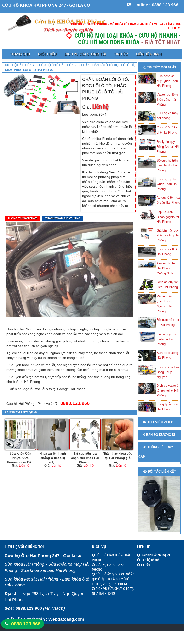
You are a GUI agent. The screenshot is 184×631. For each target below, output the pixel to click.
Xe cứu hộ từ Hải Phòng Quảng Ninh (166, 268)
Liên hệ (143, 546)
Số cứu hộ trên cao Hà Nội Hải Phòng (167, 165)
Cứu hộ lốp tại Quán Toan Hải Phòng (167, 184)
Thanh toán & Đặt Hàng (62, 218)
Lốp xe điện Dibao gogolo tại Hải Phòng (168, 216)
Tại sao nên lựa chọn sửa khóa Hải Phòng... (85, 457)
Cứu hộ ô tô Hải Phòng (57, 65)
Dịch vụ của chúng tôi (85, 54)
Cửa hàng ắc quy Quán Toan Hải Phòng (167, 81)
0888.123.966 (25, 623)
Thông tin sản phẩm (22, 218)
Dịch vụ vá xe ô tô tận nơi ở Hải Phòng (168, 390)
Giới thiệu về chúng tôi (155, 555)
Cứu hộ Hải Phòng (19, 65)
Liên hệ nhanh (149, 54)
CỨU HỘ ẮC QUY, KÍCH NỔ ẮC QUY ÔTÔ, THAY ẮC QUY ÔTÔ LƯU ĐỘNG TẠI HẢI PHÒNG (113, 579)
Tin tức (121, 54)
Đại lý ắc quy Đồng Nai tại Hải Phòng (168, 146)
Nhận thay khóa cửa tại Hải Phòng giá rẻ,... (117, 457)
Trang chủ (20, 54)
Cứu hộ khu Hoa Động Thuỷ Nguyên (168, 372)
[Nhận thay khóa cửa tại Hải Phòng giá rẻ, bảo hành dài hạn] (117, 434)
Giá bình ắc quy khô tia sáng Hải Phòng (168, 235)
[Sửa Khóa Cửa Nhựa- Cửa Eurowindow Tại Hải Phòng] (20, 434)
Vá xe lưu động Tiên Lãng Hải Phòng (167, 99)
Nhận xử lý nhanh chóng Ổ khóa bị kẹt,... (53, 457)
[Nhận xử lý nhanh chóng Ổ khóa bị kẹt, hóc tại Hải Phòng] (52, 434)
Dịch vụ (99, 546)
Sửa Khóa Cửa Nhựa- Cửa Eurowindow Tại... (20, 457)
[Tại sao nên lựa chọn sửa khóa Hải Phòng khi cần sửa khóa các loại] (85, 434)
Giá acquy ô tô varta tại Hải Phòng (167, 339)
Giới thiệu (47, 54)
